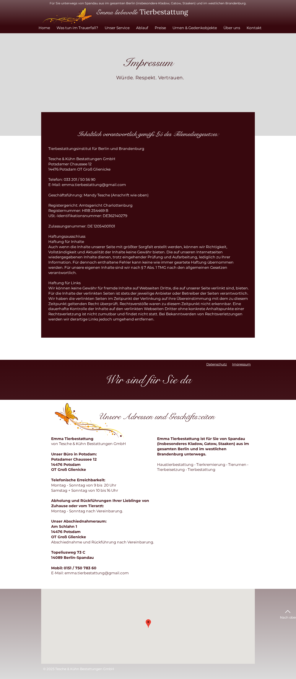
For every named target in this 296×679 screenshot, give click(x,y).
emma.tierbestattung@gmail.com (94, 185)
